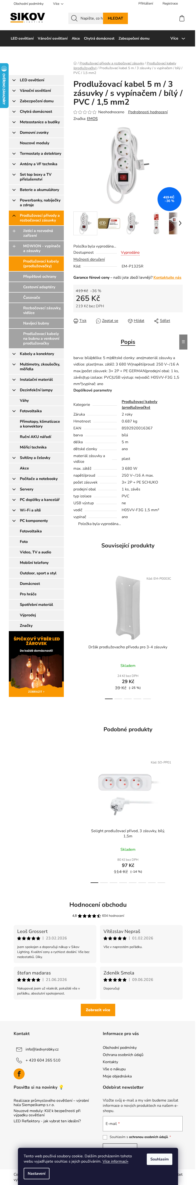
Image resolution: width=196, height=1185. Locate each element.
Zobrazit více (98, 1010)
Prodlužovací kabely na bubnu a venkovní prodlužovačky (41, 338)
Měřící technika (33, 447)
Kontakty (110, 1062)
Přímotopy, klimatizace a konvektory (40, 424)
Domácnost (30, 583)
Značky (26, 625)
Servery (26, 489)
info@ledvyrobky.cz (42, 1049)
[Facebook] (19, 1073)
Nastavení (36, 1173)
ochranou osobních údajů (148, 1137)
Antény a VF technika (38, 164)
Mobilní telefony (34, 562)
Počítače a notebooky (39, 478)
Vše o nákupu (114, 1069)
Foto (24, 541)
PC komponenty (34, 520)
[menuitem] (22, 38)
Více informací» (115, 1161)
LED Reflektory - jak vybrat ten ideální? (47, 1121)
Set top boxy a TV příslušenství (35, 177)
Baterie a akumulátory (39, 189)
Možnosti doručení (89, 259)
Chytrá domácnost (36, 111)
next (179, 635)
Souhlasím (159, 1159)
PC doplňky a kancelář (40, 499)
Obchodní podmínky (29, 3)
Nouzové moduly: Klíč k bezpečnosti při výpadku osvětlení (47, 1113)
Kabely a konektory (37, 353)
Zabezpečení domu (37, 101)
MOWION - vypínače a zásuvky (41, 248)
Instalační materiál (36, 379)
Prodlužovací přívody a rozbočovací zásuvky (40, 218)
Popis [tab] (128, 342)
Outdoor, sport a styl (38, 573)
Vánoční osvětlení (35, 90)
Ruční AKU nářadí (35, 436)
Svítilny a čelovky (35, 457)
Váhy (24, 400)
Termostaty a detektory (40, 153)
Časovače (31, 297)
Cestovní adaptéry (39, 287)
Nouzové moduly (34, 143)
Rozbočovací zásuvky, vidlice (42, 310)
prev (77, 635)
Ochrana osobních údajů (123, 1054)
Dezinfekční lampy (36, 390)
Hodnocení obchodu (98, 905)
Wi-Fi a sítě (30, 510)
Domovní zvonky (34, 132)
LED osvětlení (32, 80)
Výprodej (28, 615)
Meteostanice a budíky (40, 122)
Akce (24, 468)
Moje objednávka (117, 1076)
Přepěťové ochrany (39, 276)
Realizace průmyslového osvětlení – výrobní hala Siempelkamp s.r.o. (51, 1103)
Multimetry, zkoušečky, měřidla (40, 367)
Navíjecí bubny (36, 323)
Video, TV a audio (35, 552)
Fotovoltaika (31, 411)
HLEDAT (115, 18)
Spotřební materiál (36, 604)
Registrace (170, 3)
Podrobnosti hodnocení (148, 112)
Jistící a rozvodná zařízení (38, 233)
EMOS (92, 118)
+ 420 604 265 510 (43, 1060)
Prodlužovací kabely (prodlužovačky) (41, 264)
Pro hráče (28, 594)
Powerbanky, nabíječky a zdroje (40, 203)
